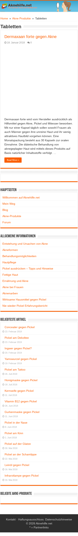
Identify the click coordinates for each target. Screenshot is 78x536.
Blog (5, 209)
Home (4, 18)
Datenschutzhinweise (58, 519)
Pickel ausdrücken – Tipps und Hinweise (27, 268)
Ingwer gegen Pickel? (18, 348)
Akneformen (10, 249)
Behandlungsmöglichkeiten (19, 256)
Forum (6, 222)
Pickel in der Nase (16, 422)
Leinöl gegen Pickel (17, 465)
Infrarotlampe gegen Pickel (22, 475)
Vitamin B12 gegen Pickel (21, 401)
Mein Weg (8, 203)
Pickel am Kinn (14, 433)
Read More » (13, 160)
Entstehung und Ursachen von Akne (25, 243)
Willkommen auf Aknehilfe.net (21, 197)
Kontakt (11, 519)
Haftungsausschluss (31, 519)
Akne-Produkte (11, 216)
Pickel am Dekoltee (17, 337)
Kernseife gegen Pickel (19, 390)
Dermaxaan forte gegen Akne (30, 36)
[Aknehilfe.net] (39, 6)
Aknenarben (10, 293)
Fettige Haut (10, 274)
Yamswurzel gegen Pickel (21, 359)
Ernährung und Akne (15, 281)
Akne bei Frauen (12, 287)
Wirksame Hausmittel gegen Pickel (24, 299)
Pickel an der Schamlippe (21, 454)
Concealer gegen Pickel (20, 327)
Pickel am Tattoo (15, 369)
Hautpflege (9, 262)
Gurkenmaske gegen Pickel (22, 412)
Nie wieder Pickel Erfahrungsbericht (24, 305)
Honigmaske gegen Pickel (21, 380)
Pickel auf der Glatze (18, 443)
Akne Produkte (21, 18)
